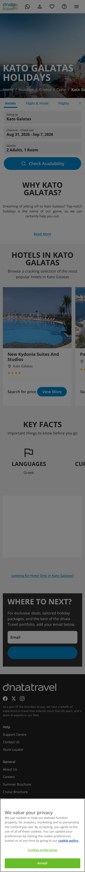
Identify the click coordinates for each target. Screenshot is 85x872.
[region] (42, 835)
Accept (42, 863)
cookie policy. (68, 840)
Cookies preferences (42, 850)
